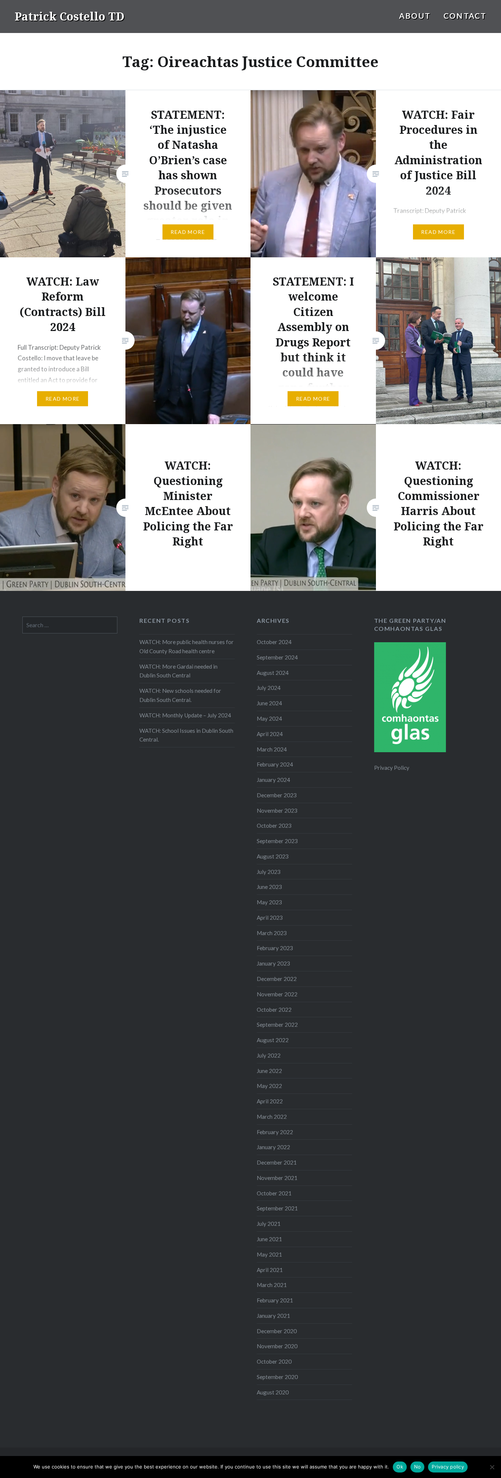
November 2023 (277, 810)
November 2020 (277, 1346)
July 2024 (269, 687)
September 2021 (277, 1208)
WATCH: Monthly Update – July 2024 (185, 715)
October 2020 (274, 1361)
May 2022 (269, 1085)
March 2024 (272, 749)
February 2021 (275, 1300)
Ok (399, 1467)
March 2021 (272, 1285)
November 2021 (277, 1177)
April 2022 (270, 1101)
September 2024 (277, 657)
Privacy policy (448, 1467)
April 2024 (270, 734)
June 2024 (269, 703)
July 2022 (269, 1055)
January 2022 (273, 1147)
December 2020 (277, 1331)
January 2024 (273, 779)
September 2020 (277, 1377)
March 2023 (272, 933)
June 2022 (269, 1070)
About (415, 15)
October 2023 (274, 825)
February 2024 (275, 764)
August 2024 (273, 672)
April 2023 (270, 917)
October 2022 (274, 1009)
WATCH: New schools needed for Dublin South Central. (180, 695)
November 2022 (277, 994)
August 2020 (273, 1392)
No (417, 1467)
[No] (491, 1467)
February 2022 (275, 1132)
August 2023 (273, 856)
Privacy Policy (391, 767)
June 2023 (269, 886)
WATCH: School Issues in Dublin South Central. (186, 735)
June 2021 (269, 1239)
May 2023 (269, 902)
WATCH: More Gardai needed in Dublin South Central (178, 671)
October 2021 (274, 1193)
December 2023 (277, 795)
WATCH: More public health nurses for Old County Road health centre (186, 646)
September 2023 (277, 841)
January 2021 (273, 1315)
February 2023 (275, 948)
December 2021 (277, 1162)
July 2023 (269, 871)
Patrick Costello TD (69, 16)
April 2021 (270, 1269)
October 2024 (274, 642)
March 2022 (272, 1116)
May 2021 (269, 1254)
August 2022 (273, 1040)
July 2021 (269, 1223)
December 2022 (277, 978)
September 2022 (277, 1024)
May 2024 (269, 718)
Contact (464, 15)
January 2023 (273, 963)
